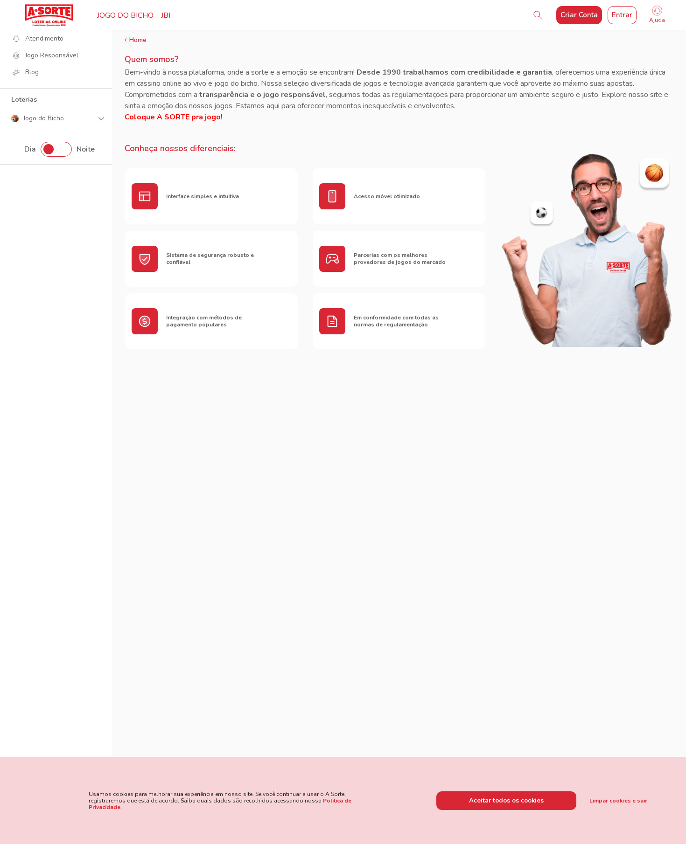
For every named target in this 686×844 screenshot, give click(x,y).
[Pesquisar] (538, 15)
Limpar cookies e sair (618, 800)
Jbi (165, 15)
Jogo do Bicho (125, 15)
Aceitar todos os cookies (506, 800)
